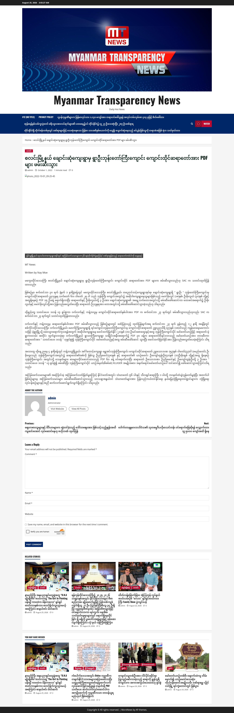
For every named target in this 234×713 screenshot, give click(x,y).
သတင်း (29, 151)
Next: (163, 427)
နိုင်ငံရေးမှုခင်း (90, 668)
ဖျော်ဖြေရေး (32, 587)
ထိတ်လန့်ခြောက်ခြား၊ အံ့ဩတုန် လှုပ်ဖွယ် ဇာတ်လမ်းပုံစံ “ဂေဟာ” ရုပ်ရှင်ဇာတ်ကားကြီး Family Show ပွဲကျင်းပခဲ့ (139, 598)
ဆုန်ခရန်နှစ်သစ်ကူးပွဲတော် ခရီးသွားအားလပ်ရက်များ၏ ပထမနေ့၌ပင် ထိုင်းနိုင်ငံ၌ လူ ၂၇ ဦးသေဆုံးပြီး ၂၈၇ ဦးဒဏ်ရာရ (79, 123)
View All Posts (79, 408)
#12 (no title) (28, 117)
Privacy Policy (46, 117)
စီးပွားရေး (78, 668)
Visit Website (57, 408)
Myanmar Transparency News (117, 100)
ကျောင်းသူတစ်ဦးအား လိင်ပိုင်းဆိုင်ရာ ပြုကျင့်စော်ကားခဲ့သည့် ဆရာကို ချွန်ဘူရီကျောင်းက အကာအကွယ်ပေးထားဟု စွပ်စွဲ (139, 679)
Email (28, 503)
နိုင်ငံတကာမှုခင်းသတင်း (130, 664)
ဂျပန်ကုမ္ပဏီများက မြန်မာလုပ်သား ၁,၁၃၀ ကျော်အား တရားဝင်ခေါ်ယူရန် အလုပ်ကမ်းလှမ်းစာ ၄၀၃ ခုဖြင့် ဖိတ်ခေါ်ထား (110, 117)
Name (29, 492)
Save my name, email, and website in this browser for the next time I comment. (68, 524)
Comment (31, 454)
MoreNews (126, 709)
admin (30, 170)
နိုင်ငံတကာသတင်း (148, 664)
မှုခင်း (124, 668)
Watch (207, 123)
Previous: (70, 427)
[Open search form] (192, 123)
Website (29, 514)
